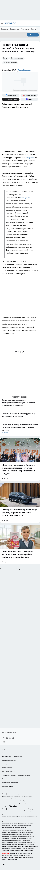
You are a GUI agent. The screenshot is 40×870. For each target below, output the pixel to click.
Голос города (25, 29)
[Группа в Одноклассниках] (7, 738)
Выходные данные (7, 786)
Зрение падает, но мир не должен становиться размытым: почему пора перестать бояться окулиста (20, 428)
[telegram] (24, 352)
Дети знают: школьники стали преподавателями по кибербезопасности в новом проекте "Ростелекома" (18, 404)
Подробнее (13, 806)
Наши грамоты (6, 764)
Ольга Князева (24, 70)
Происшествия (17, 58)
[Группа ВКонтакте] (10, 95)
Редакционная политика (9, 779)
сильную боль (26, 197)
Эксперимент (14, 29)
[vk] (17, 352)
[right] (38, 29)
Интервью (34, 29)
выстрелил (29, 157)
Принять (33, 35)
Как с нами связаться (8, 771)
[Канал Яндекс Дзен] (10, 99)
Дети (5, 58)
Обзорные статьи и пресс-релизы (12, 756)
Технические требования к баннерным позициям (16, 775)
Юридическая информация (10, 782)
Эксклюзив (4, 29)
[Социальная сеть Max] (29, 99)
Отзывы (4, 753)
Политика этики (7, 767)
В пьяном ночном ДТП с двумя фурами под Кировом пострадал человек (18, 416)
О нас (4, 749)
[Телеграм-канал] (10, 738)
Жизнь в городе (10, 62)
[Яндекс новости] (29, 95)
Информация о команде (9, 760)
